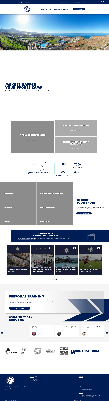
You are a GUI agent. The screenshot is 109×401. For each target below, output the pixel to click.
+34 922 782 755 (14, 2)
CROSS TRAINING (47, 207)
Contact (83, 2)
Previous (2, 333)
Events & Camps (64, 9)
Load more (54, 279)
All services (57, 9)
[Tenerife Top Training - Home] (18, 260)
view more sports (84, 213)
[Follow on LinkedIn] (101, 1)
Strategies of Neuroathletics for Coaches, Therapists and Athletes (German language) (42, 269)
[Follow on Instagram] (103, 1)
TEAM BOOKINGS (79, 9)
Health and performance (75, 2)
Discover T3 (44, 9)
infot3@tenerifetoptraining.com (24, 2)
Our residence (61, 2)
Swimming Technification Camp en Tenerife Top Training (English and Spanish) (66, 269)
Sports (50, 9)
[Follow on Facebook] (99, 1)
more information (32, 140)
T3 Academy (67, 2)
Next (107, 333)
